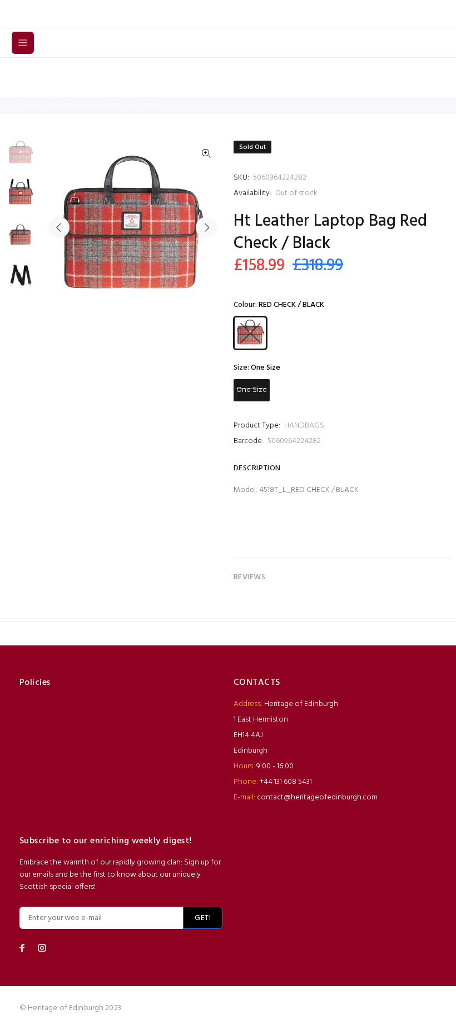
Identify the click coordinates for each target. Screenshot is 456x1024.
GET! (203, 918)
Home (28, 105)
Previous (59, 227)
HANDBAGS (304, 425)
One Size (251, 390)
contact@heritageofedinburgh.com (317, 797)
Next (206, 227)
